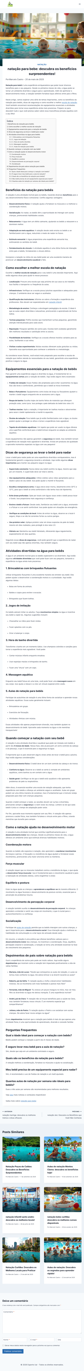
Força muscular (17, 156)
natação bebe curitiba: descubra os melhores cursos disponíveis (62, 1220)
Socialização (16, 164)
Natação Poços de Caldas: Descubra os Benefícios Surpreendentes (19, 1169)
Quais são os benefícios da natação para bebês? (28, 176)
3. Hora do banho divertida (21, 142)
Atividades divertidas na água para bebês (24, 134)
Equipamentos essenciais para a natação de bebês (28, 129)
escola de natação (69, 102)
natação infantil (55, 302)
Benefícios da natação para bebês (21, 124)
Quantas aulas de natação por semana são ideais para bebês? (33, 181)
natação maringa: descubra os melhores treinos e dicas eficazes (19, 1115)
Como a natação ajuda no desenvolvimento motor (27, 152)
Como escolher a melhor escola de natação (25, 127)
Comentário (8, 1312)
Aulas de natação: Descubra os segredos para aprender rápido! (61, 1270)
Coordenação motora (19, 154)
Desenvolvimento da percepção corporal (25, 161)
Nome (6, 1340)
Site (59, 1340)
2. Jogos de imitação (19, 139)
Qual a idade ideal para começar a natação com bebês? (30, 171)
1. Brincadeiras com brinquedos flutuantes (26, 137)
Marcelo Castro (16, 79)
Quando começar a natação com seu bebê (24, 149)
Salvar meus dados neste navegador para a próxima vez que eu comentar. (32, 1345)
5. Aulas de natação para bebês (23, 146)
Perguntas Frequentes (17, 169)
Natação (42, 65)
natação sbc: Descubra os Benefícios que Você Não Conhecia (64, 1115)
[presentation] (21, 1149)
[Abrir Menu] (80, 4)
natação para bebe (28, 1101)
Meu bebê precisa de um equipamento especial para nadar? (32, 179)
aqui (11, 1095)
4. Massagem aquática (20, 144)
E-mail (34, 1340)
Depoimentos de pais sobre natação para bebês (27, 166)
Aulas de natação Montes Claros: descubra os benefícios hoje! (62, 1169)
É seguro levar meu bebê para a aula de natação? (28, 174)
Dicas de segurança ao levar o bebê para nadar (26, 132)
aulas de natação (24, 927)
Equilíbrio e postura (18, 159)
